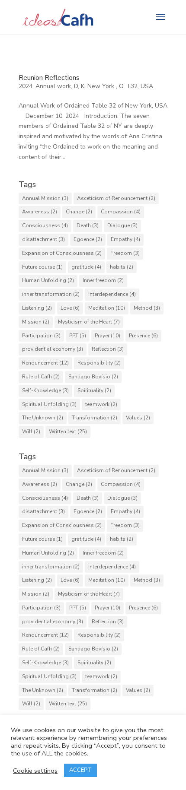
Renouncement (45, 362)
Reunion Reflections (49, 77)
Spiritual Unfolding (49, 404)
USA (148, 86)
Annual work (53, 86)
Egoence (88, 239)
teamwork (101, 404)
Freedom (125, 253)
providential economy (52, 349)
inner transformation (51, 294)
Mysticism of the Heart (89, 321)
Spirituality (94, 390)
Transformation (94, 417)
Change (79, 211)
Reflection (108, 349)
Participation (41, 335)
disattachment (43, 239)
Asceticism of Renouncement (116, 198)
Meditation (106, 308)
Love (70, 308)
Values (138, 417)
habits (121, 266)
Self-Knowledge (45, 390)
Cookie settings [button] (35, 770)
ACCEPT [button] (80, 770)
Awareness (39, 211)
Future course (42, 266)
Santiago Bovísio (93, 376)
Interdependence (112, 294)
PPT (77, 335)
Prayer (107, 335)
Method (147, 308)
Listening (37, 308)
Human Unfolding (48, 280)
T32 (132, 86)
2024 (25, 86)
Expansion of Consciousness (62, 253)
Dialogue (122, 225)
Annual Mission (45, 198)
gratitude (86, 266)
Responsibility (99, 362)
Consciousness (45, 225)
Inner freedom (103, 280)
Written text (68, 431)
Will (31, 431)
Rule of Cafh (41, 376)
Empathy (125, 239)
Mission (35, 321)
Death (88, 225)
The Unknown (42, 417)
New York (101, 86)
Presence (143, 335)
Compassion (121, 211)
